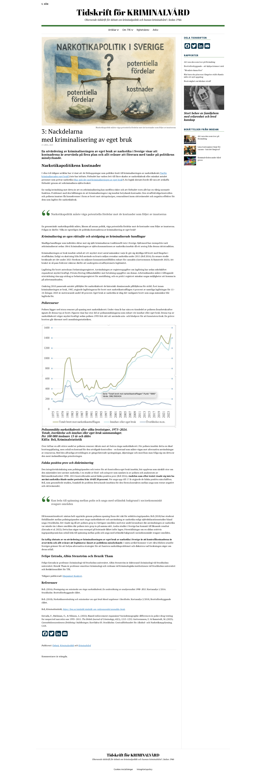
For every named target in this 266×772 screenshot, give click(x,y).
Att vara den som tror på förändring (199, 62)
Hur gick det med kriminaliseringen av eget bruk (98, 179)
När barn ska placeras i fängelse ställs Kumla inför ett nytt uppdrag (203, 75)
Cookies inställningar (123, 769)
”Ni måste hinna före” (193, 70)
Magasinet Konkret (72, 575)
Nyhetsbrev (143, 30)
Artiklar (112, 30)
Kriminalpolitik (67, 645)
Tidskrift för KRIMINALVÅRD (133, 12)
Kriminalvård (84, 645)
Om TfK (126, 30)
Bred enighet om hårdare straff (197, 81)
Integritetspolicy (144, 769)
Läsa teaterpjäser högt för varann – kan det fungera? (209, 148)
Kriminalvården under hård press (209, 158)
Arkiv (155, 30)
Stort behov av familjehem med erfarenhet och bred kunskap (201, 116)
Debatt (56, 645)
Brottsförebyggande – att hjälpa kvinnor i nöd (204, 66)
